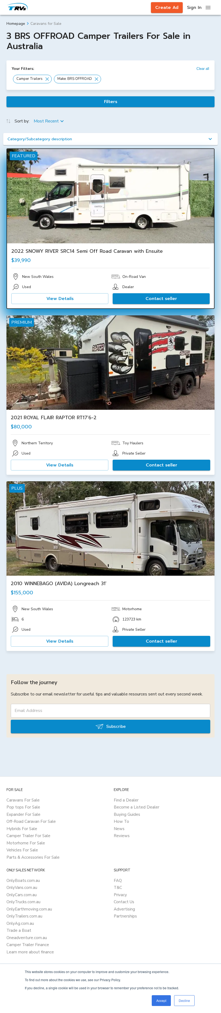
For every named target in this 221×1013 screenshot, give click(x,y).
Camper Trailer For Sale (28, 835)
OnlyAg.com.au (20, 923)
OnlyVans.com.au (21, 887)
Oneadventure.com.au (26, 937)
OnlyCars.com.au (21, 895)
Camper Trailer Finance (27, 944)
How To (121, 821)
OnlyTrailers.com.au (24, 916)
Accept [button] (161, 1000)
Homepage (15, 23)
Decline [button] (184, 1000)
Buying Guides (127, 814)
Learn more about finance (30, 952)
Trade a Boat (18, 930)
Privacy (120, 895)
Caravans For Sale (23, 800)
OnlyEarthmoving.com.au (29, 909)
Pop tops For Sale (23, 807)
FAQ (118, 880)
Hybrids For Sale (21, 828)
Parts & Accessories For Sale (33, 857)
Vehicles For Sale (22, 850)
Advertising (124, 909)
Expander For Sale (23, 814)
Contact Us (124, 902)
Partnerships (125, 916)
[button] (32, 79)
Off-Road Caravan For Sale (31, 821)
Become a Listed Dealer (136, 807)
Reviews (122, 835)
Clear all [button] (202, 69)
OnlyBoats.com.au (23, 880)
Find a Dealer (126, 800)
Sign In (194, 7)
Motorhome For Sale (25, 843)
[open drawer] (208, 7)
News (119, 828)
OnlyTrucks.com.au (23, 902)
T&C (118, 887)
